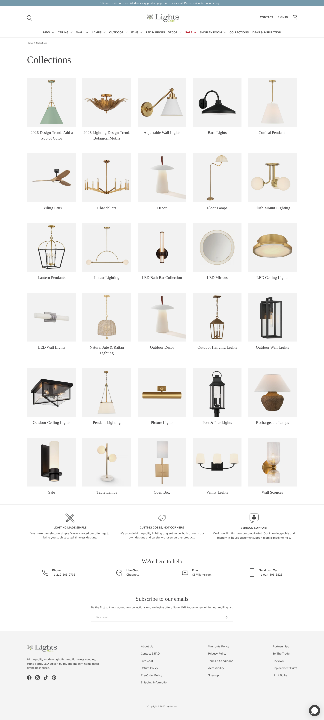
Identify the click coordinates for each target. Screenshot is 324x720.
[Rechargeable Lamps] (272, 392)
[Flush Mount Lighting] (272, 177)
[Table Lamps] (106, 462)
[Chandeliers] (106, 177)
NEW (46, 32)
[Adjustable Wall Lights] (162, 102)
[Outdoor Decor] (162, 317)
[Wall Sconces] (272, 462)
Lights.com (171, 706)
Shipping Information (154, 682)
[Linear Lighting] (106, 247)
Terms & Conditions (220, 661)
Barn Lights (217, 132)
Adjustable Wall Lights (162, 132)
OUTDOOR (116, 32)
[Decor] (162, 177)
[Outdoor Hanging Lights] (217, 317)
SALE (188, 32)
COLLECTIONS (239, 32)
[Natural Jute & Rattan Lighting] (106, 317)
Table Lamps (107, 492)
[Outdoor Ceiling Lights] (51, 392)
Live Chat (147, 661)
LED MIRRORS (155, 32)
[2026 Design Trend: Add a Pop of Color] (51, 102)
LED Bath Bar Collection (162, 277)
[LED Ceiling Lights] (272, 247)
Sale (51, 492)
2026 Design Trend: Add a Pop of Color (52, 135)
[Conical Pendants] (272, 102)
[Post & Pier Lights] (217, 392)
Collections (41, 43)
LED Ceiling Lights (272, 277)
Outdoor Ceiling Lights (51, 422)
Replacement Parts (285, 668)
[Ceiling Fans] (51, 177)
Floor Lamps (217, 208)
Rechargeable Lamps (272, 422)
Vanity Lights (217, 492)
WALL (80, 32)
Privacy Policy (217, 653)
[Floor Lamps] (217, 177)
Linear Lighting (106, 277)
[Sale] (51, 462)
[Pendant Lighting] (106, 392)
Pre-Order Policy (151, 675)
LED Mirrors (217, 277)
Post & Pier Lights (217, 422)
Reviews (278, 661)
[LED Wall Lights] (51, 317)
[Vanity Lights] (217, 462)
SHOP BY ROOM (211, 32)
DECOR (173, 32)
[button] (295, 17)
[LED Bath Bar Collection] (162, 247)
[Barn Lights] (217, 102)
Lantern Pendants (51, 277)
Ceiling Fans (51, 208)
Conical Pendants (272, 132)
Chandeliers (106, 208)
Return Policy (149, 668)
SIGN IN (283, 18)
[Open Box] (162, 462)
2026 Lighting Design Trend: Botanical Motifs (106, 135)
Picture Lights (162, 422)
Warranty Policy (218, 646)
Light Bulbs (280, 675)
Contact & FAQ (150, 653)
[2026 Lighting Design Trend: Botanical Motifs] (106, 102)
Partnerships (281, 646)
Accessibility (216, 668)
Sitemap (213, 675)
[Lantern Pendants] (51, 247)
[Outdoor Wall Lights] (272, 317)
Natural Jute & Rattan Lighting (107, 350)
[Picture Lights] (162, 392)
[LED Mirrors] (217, 247)
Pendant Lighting (107, 422)
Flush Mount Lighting (272, 208)
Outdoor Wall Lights (272, 347)
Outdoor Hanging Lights (217, 347)
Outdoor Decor (162, 347)
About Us (147, 646)
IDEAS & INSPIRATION (266, 32)
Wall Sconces (272, 492)
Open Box (162, 492)
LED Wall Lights (51, 347)
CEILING (63, 32)
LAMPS (96, 32)
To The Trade (281, 653)
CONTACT (267, 18)
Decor (162, 208)
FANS (134, 32)
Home (30, 43)
